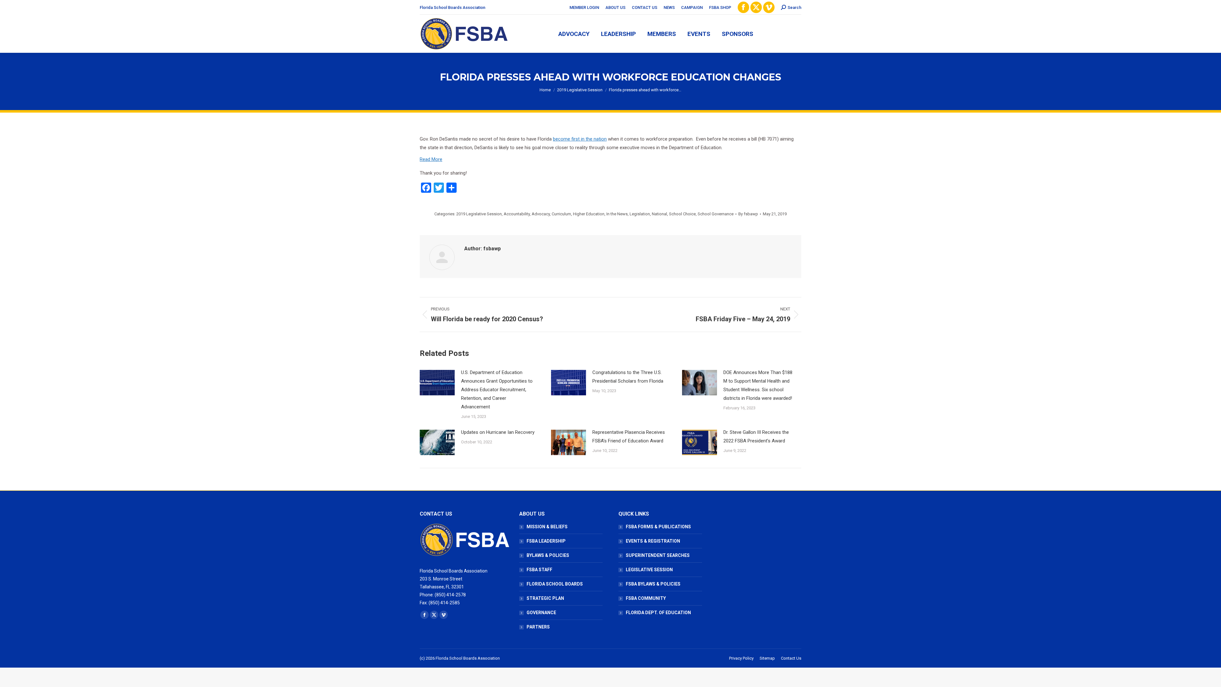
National (659, 214)
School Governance (716, 214)
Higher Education (588, 214)
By (748, 214)
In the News (617, 214)
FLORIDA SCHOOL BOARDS (555, 583)
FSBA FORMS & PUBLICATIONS (658, 526)
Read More (431, 159)
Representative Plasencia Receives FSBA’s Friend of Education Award (628, 436)
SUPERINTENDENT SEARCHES (658, 555)
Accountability (517, 214)
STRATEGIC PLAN (545, 598)
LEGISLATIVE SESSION (649, 569)
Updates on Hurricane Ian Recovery (498, 432)
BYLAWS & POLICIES (548, 555)
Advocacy (541, 214)
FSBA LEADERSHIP (546, 541)
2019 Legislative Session (479, 214)
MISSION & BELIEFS (547, 526)
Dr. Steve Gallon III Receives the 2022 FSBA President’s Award (756, 436)
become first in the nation (580, 139)
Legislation (640, 214)
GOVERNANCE (541, 612)
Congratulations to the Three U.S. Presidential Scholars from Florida (627, 377)
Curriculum (561, 214)
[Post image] (437, 382)
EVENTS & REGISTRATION (653, 541)
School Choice (682, 214)
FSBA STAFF (539, 569)
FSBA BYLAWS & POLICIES (653, 583)
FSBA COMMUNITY (646, 598)
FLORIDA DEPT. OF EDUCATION (658, 612)
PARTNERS (538, 626)
